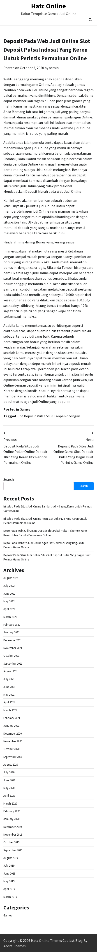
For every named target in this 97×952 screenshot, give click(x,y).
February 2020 (11, 811)
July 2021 (8, 679)
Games (25, 409)
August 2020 (10, 765)
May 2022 (8, 601)
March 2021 (10, 710)
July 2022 (8, 586)
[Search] (90, 19)
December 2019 (12, 827)
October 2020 (11, 749)
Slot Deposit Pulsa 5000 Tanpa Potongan (48, 416)
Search (8, 479)
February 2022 (11, 625)
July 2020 (8, 772)
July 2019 (8, 866)
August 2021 (10, 671)
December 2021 (12, 640)
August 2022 (10, 578)
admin (54, 67)
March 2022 (10, 617)
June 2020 (9, 780)
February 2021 (11, 718)
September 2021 (12, 664)
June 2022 (9, 594)
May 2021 (8, 695)
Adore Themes (14, 946)
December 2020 (12, 734)
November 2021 (12, 648)
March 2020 (10, 803)
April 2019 (9, 889)
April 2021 (9, 702)
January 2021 (11, 726)
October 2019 (11, 842)
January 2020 (11, 819)
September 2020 (12, 757)
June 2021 (9, 687)
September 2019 (12, 850)
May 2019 (8, 881)
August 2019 (10, 858)
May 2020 (8, 788)
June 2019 (9, 873)
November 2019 (12, 835)
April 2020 (9, 796)
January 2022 (11, 632)
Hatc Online (48, 6)
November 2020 (12, 741)
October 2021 (11, 656)
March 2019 (10, 897)
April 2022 (9, 609)
